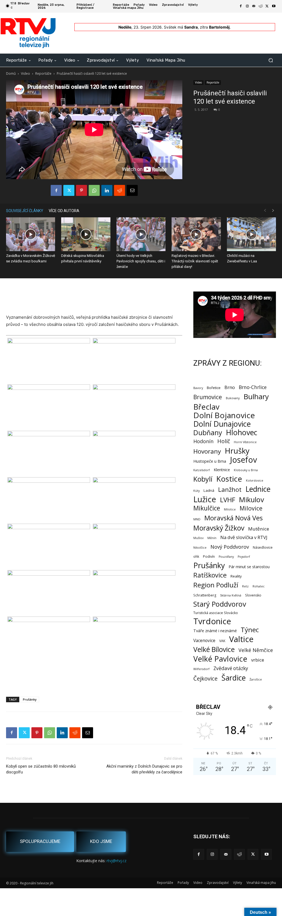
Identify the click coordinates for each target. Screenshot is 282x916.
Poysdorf (244, 557)
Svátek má (181, 27)
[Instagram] (247, 6)
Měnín (211, 538)
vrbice (257, 660)
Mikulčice (206, 508)
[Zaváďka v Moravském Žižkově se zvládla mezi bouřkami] (30, 234)
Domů (11, 73)
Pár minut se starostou (249, 566)
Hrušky (237, 451)
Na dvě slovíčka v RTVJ (243, 537)
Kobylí (202, 479)
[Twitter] (267, 6)
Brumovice (207, 397)
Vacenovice (204, 640)
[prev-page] (265, 210)
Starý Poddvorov (219, 604)
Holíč (223, 441)
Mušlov (198, 538)
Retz (245, 586)
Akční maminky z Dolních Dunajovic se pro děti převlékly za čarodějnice (144, 769)
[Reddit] (260, 6)
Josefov (243, 460)
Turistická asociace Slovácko (215, 612)
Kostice (229, 479)
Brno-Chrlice (253, 387)
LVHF (227, 500)
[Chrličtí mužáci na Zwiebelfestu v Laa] (251, 234)
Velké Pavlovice (220, 659)
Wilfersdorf (201, 669)
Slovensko (253, 595)
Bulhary (256, 396)
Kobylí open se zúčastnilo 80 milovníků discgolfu (41, 769)
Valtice (241, 639)
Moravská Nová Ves (233, 518)
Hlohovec (241, 432)
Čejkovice (205, 678)
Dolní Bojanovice (224, 415)
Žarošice (256, 679)
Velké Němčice (255, 650)
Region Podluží (215, 585)
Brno (229, 387)
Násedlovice (263, 547)
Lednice (257, 489)
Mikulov (251, 500)
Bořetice (214, 387)
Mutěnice (258, 529)
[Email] (132, 190)
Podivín (209, 556)
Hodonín (203, 441)
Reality (236, 576)
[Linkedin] (106, 190)
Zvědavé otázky (230, 668)
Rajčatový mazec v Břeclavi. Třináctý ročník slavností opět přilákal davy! (195, 261)
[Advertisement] (94, 300)
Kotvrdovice (254, 480)
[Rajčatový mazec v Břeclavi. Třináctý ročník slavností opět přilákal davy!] (196, 234)
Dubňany (207, 432)
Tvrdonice (212, 621)
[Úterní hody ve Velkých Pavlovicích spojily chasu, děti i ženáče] (141, 234)
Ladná (209, 490)
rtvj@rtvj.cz (116, 860)
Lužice (204, 499)
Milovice (251, 508)
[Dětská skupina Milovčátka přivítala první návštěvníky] (85, 234)
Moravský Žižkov (218, 528)
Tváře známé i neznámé (215, 630)
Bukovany (233, 398)
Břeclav (206, 407)
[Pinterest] (81, 190)
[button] (270, 60)
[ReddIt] (119, 190)
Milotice (230, 509)
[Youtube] (273, 6)
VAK (222, 641)
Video (25, 73)
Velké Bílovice (214, 649)
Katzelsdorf (201, 470)
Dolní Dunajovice (222, 424)
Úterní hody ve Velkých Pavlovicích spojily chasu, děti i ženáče (140, 261)
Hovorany (207, 451)
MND (196, 519)
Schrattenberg (204, 595)
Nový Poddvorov (229, 546)
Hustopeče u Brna (209, 461)
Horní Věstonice (245, 442)
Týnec (250, 630)
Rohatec (259, 586)
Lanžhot (230, 489)
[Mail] (254, 6)
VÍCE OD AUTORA (64, 211)
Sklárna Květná (230, 595)
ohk (196, 556)
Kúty (196, 491)
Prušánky (30, 699)
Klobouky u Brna (246, 470)
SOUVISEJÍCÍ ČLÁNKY (24, 211)
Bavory (198, 388)
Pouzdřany (226, 557)
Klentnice (222, 469)
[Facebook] (240, 6)
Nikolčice (200, 547)
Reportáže (43, 73)
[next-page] (273, 210)
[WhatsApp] (94, 190)
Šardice (233, 678)
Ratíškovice (210, 575)
